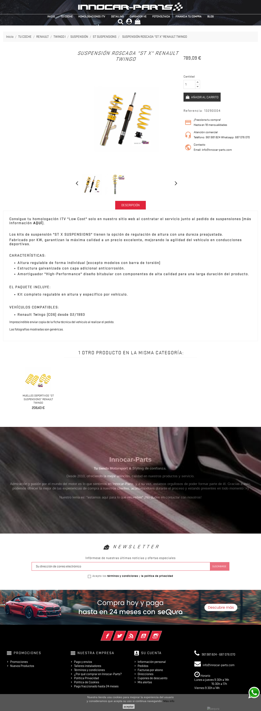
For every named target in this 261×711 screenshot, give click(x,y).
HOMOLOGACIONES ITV (91, 16)
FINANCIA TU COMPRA (188, 16)
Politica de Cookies (86, 682)
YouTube (149, 633)
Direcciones (145, 674)
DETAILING (117, 16)
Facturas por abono (150, 670)
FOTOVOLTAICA (161, 16)
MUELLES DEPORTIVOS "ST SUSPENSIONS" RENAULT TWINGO (38, 399)
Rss (137, 633)
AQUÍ (37, 223)
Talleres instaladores (87, 666)
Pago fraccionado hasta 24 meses (96, 686)
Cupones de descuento (152, 678)
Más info (168, 701)
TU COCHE (67, 16)
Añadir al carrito (204, 97)
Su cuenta (151, 653)
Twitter (125, 633)
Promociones (19, 662)
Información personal (152, 662)
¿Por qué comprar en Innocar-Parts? (98, 674)
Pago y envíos (83, 662)
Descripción (130, 205)
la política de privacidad (157, 575)
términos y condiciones (122, 575)
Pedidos (143, 666)
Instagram (161, 633)
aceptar (129, 706)
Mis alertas (145, 682)
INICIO (51, 16)
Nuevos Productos (22, 666)
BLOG (210, 16)
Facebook (113, 633)
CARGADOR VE (138, 16)
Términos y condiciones (89, 670)
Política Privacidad (86, 678)
